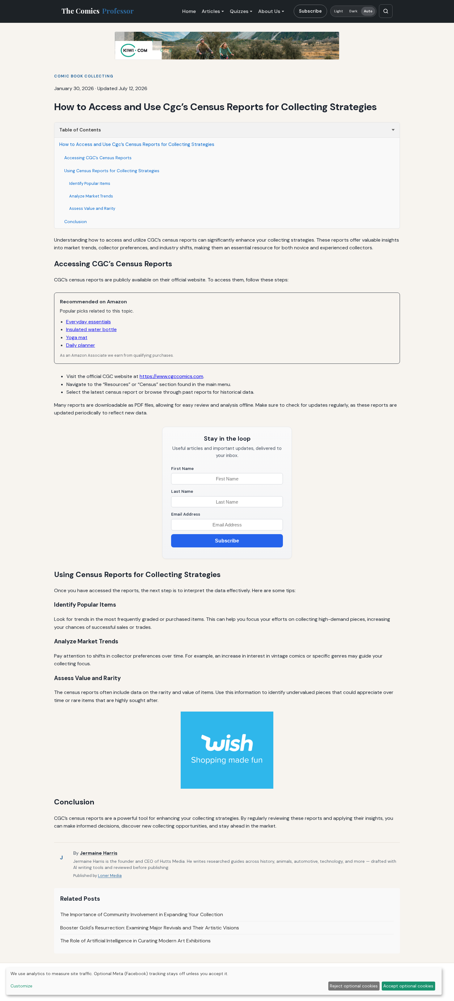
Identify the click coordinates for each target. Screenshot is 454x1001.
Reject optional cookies (354, 986)
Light (338, 11)
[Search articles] (386, 11)
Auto (368, 11)
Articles (211, 11)
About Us (269, 11)
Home (189, 11)
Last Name (182, 491)
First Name (182, 468)
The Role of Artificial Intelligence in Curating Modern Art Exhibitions (135, 940)
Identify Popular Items (89, 183)
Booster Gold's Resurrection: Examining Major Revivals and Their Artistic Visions (149, 927)
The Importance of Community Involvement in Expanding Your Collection (141, 914)
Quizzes (239, 11)
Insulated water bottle (91, 329)
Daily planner (80, 345)
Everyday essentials (88, 321)
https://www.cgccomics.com (171, 376)
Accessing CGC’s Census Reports (98, 157)
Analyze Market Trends (91, 196)
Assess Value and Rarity (92, 208)
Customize (21, 986)
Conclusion (75, 221)
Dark (353, 11)
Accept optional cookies (408, 986)
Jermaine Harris (98, 853)
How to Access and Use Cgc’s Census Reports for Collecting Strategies (136, 144)
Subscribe (310, 11)
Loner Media (110, 875)
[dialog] (224, 981)
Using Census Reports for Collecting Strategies (111, 170)
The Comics (97, 10)
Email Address (185, 514)
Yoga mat (76, 337)
